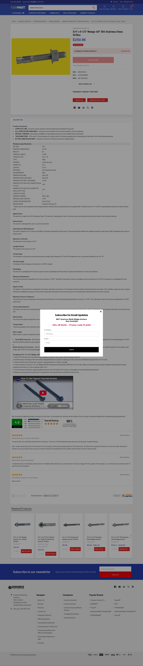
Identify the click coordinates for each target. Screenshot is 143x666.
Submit (71, 349)
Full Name (47, 330)
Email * (46, 339)
